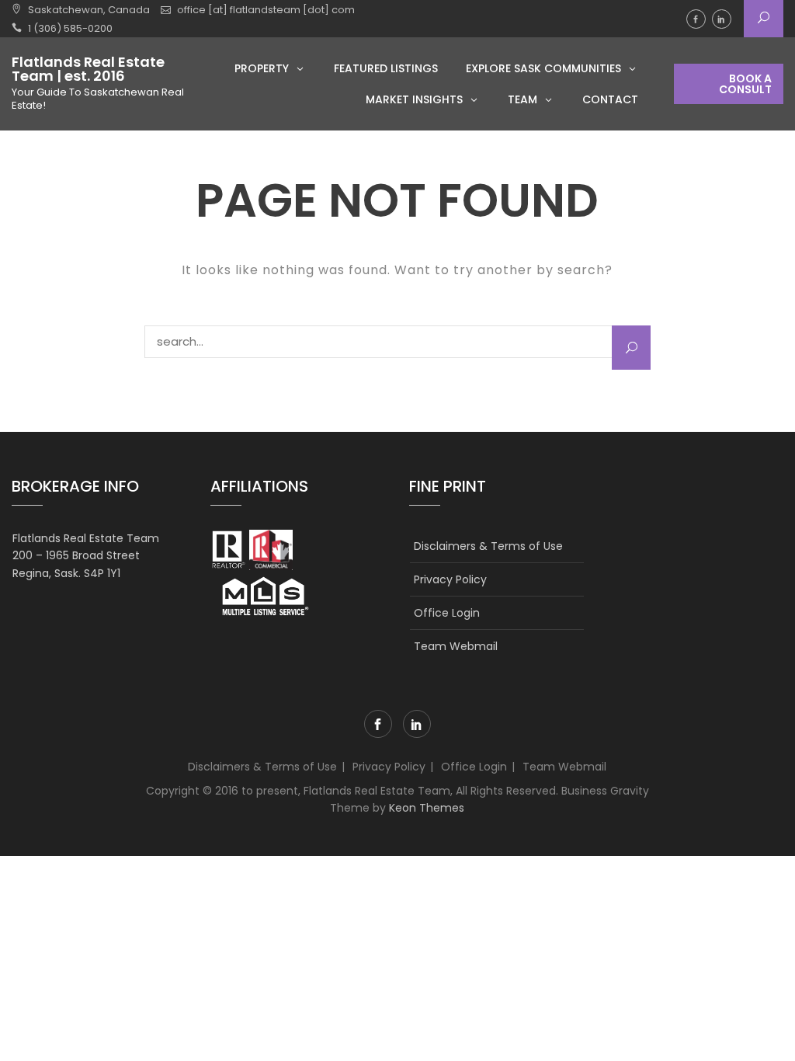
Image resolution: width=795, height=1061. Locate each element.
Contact (610, 99)
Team (522, 99)
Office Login (447, 613)
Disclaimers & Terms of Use (488, 546)
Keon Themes (426, 808)
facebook (696, 19)
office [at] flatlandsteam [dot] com (266, 9)
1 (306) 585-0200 (70, 28)
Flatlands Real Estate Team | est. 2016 (88, 69)
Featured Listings (386, 68)
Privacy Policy (450, 579)
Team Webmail (456, 646)
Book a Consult (745, 84)
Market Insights (414, 99)
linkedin (721, 19)
